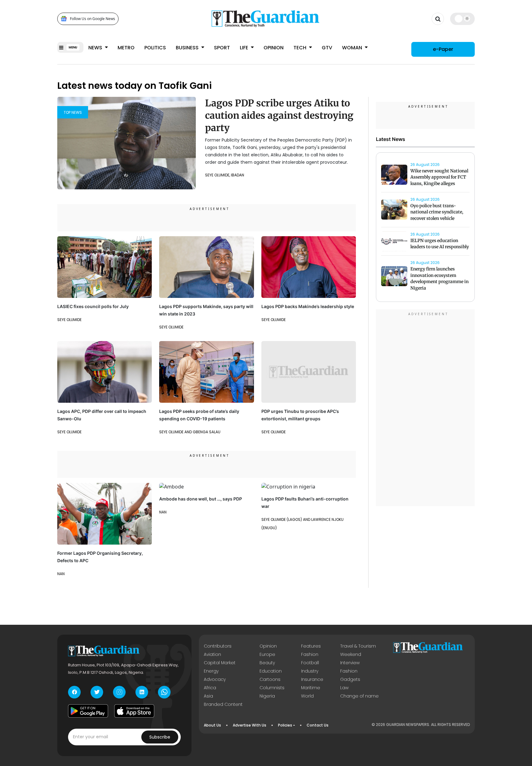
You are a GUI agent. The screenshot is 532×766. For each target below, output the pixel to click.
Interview (350, 663)
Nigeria (267, 696)
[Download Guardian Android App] (88, 711)
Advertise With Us (249, 725)
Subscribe (159, 737)
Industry (309, 671)
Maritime (310, 688)
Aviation (212, 654)
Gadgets (350, 679)
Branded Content (223, 704)
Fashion (309, 654)
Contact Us (317, 725)
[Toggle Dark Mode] (462, 18)
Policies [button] (285, 725)
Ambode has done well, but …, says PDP (200, 498)
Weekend (350, 654)
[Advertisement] (425, 408)
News (95, 47)
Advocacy (215, 679)
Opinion (274, 47)
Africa (210, 688)
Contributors (218, 646)
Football (310, 663)
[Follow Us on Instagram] (119, 692)
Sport (222, 47)
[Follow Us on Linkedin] (141, 692)
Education (271, 671)
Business (188, 47)
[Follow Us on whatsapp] (164, 692)
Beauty (267, 663)
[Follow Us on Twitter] (97, 692)
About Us (212, 725)
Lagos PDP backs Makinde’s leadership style (307, 306)
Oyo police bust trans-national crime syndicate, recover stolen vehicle (436, 212)
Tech (300, 47)
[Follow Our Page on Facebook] (74, 692)
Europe (267, 654)
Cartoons (270, 679)
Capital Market (220, 663)
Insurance (312, 679)
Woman (352, 47)
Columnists (272, 688)
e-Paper (443, 49)
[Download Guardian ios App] (134, 711)
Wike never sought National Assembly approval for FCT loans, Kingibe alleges (439, 177)
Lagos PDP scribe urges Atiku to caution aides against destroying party (279, 115)
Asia (208, 696)
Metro (126, 47)
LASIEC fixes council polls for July (93, 306)
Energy (211, 671)
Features (311, 646)
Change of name (359, 696)
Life (244, 47)
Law (344, 688)
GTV (327, 47)
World (307, 696)
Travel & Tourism (358, 646)
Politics (155, 47)
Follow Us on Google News (92, 18)
